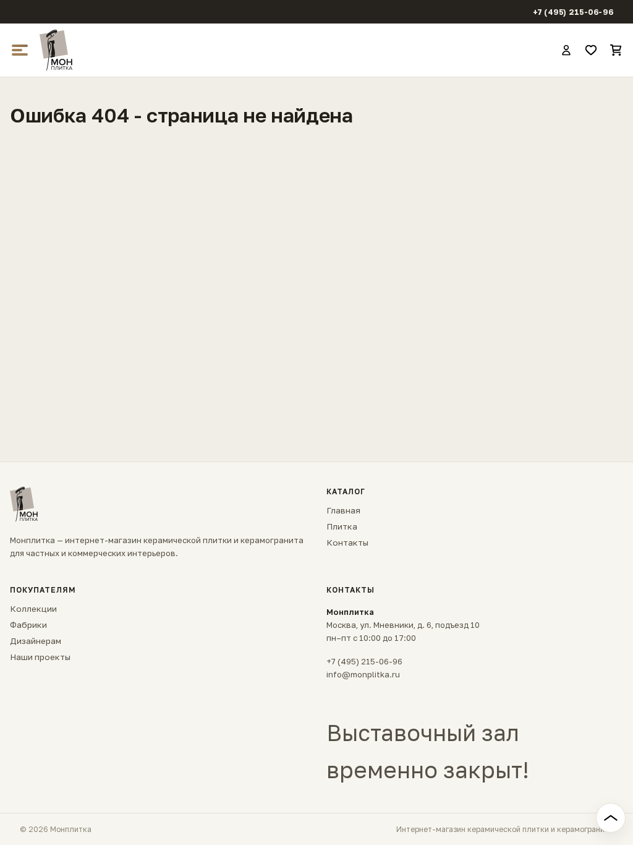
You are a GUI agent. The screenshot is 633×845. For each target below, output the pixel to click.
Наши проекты (40, 657)
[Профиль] (566, 50)
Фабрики (28, 625)
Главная (343, 510)
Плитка (341, 526)
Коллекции (33, 609)
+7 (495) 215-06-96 (573, 12)
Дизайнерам (35, 641)
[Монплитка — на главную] (294, 50)
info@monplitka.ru (363, 674)
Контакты (347, 542)
